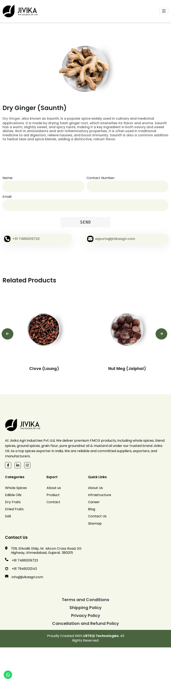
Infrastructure (99, 495)
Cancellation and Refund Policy (85, 623)
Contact (53, 502)
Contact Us (97, 516)
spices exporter (38, 451)
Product (53, 495)
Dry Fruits (13, 502)
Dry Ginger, (12, 118)
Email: (7, 196)
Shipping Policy (85, 608)
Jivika (14, 440)
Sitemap (95, 523)
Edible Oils (13, 495)
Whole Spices (16, 488)
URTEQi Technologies (101, 635)
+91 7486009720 (26, 238)
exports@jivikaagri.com (115, 238)
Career (94, 502)
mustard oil (103, 445)
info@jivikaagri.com (27, 577)
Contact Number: (101, 178)
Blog (91, 509)
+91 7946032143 (24, 568)
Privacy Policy (85, 615)
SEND (85, 222)
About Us (95, 488)
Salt (8, 516)
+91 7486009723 (25, 560)
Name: (8, 178)
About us (54, 488)
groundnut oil (78, 445)
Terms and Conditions (85, 600)
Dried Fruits (14, 509)
